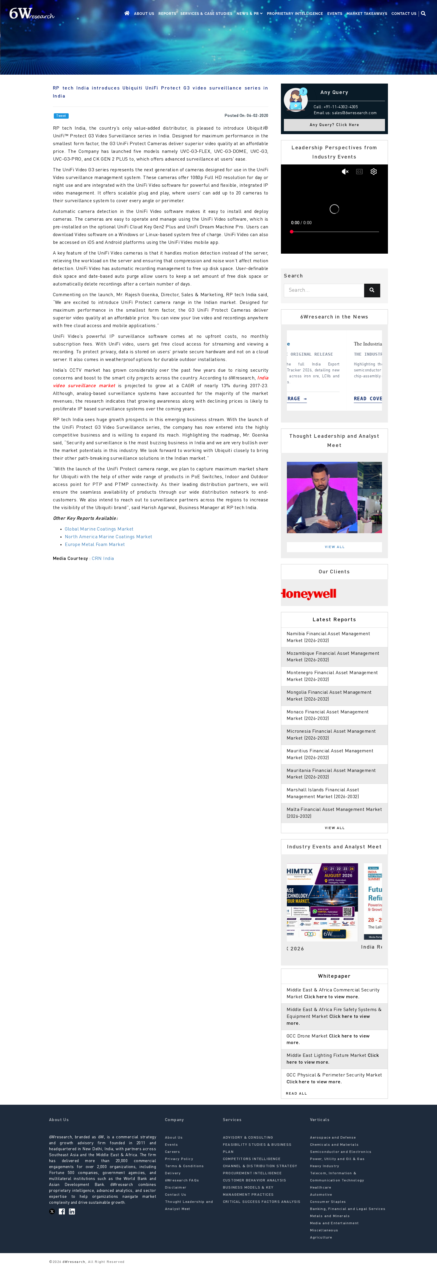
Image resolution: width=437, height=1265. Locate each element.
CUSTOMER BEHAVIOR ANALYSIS (254, 1180)
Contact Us (404, 14)
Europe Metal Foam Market (95, 544)
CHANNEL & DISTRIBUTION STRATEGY (260, 1166)
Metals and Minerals (330, 1216)
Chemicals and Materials (334, 1145)
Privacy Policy (179, 1159)
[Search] (372, 290)
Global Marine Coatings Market (99, 529)
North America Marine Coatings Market (109, 537)
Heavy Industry (324, 1166)
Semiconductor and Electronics (341, 1152)
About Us (144, 14)
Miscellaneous (324, 1230)
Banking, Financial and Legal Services (348, 1209)
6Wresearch (73, 1262)
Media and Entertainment (334, 1223)
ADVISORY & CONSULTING (248, 1138)
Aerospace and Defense (333, 1138)
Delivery (173, 1173)
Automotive (321, 1195)
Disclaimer (175, 1187)
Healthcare (320, 1187)
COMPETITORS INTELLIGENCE (252, 1159)
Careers (172, 1152)
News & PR (248, 14)
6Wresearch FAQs (182, 1180)
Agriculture (321, 1237)
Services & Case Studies (206, 14)
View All (335, 547)
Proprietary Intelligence (295, 14)
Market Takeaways (367, 14)
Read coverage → (374, 398)
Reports (167, 14)
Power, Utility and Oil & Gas (337, 1159)
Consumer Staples (328, 1202)
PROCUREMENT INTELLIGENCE (252, 1173)
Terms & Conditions (184, 1166)
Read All (296, 1094)
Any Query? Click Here (334, 125)
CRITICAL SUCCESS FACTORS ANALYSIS (262, 1202)
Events (334, 14)
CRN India (103, 558)
